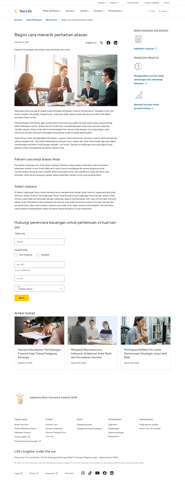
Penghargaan (113, 428)
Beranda (18, 20)
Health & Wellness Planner (25, 428)
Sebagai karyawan (84, 424)
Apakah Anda (20, 250)
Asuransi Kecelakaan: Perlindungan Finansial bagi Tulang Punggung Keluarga (39, 353)
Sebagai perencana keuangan (89, 428)
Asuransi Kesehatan (54, 428)
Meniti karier (51, 20)
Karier (166, 3)
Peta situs (69, 473)
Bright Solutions (21, 424)
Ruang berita (113, 436)
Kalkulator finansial (144, 48)
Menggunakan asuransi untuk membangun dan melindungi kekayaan (149, 80)
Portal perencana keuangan (26, 441)
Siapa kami (112, 424)
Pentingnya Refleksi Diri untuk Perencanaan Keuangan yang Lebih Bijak (145, 353)
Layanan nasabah (152, 3)
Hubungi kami (133, 3)
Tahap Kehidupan (34, 20)
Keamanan (50, 473)
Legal (16, 473)
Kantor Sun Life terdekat (150, 428)
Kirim (22, 298)
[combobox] (39, 288)
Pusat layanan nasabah (148, 424)
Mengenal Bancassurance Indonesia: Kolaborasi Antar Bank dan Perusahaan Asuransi (91, 353)
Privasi (32, 473)
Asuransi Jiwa (51, 424)
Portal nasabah (20, 437)
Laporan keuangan (116, 432)
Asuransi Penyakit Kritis (56, 432)
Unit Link (49, 436)
